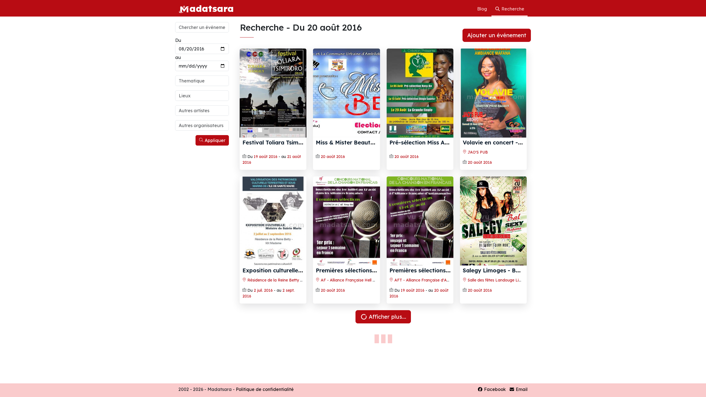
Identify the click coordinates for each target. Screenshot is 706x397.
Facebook (494, 389)
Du (178, 40)
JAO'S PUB (477, 152)
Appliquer (214, 140)
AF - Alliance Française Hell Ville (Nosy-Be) (360, 280)
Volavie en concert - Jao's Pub (504, 142)
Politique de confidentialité (265, 389)
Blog (482, 9)
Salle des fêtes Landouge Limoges (499, 280)
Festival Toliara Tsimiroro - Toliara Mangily (300, 142)
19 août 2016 (265, 156)
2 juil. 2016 (263, 290)
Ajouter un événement (496, 35)
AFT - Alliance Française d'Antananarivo (431, 280)
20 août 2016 (333, 156)
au (178, 57)
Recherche (512, 9)
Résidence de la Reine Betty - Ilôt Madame (286, 280)
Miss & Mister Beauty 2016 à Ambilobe (368, 142)
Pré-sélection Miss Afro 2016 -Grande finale (449, 142)
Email (521, 389)
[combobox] (202, 80)
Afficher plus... (386, 316)
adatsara (211, 8)
